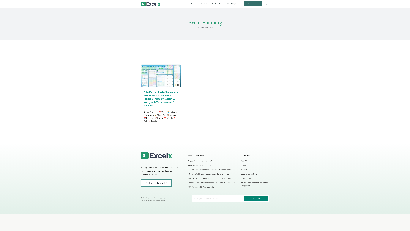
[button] (265, 4)
